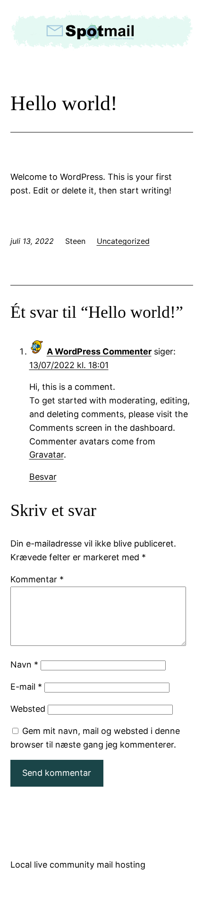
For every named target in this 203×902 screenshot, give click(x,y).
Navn (24, 664)
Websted (27, 709)
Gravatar (46, 454)
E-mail (26, 687)
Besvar (43, 477)
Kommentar (37, 579)
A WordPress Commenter (99, 351)
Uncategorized (123, 241)
